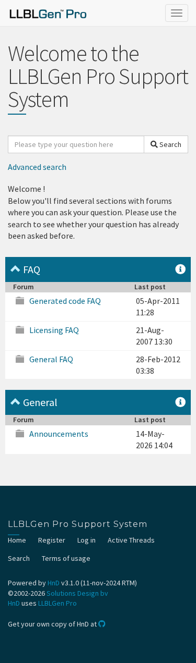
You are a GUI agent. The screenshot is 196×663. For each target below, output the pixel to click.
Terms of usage (66, 558)
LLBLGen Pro (57, 603)
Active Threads (131, 540)
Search (169, 144)
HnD (54, 582)
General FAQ (51, 359)
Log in (86, 540)
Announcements (58, 433)
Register (51, 540)
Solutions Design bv (77, 593)
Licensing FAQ (54, 330)
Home (17, 540)
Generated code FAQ (65, 301)
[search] (76, 144)
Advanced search (37, 167)
